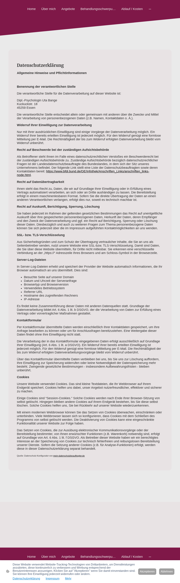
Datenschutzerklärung (26, 578)
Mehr (68, 578)
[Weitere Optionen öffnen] (150, 9)
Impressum (52, 578)
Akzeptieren (147, 571)
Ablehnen (167, 571)
